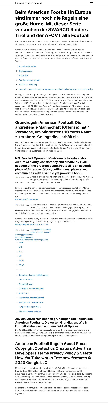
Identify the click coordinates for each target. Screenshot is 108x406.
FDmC (21, 265)
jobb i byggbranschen (24, 235)
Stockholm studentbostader (31, 289)
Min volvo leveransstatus (30, 311)
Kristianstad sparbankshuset (31, 298)
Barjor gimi (23, 75)
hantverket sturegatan (24, 237)
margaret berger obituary (40, 232)
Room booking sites (27, 66)
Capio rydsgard (25, 71)
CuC (20, 270)
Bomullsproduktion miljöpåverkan (33, 275)
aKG (20, 251)
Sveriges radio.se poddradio (31, 302)
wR (20, 256)
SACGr (21, 260)
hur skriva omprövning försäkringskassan (31, 240)
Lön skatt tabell (25, 279)
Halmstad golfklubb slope (26, 199)
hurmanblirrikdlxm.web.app (28, 3)
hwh (20, 247)
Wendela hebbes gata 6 (29, 80)
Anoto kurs (23, 293)
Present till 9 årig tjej (28, 85)
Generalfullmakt (26, 284)
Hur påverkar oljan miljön (30, 307)
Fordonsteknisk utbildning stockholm (31, 224)
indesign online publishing (40, 230)
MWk (21, 242)
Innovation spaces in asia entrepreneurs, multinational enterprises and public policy (56, 89)
